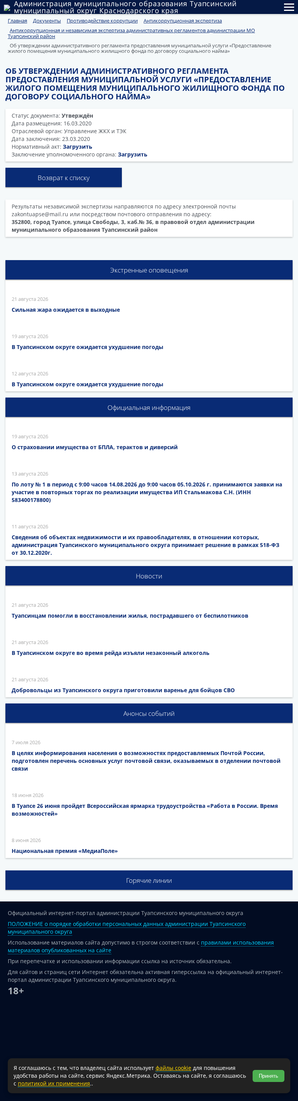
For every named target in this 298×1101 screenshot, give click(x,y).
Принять (268, 1076)
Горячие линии (149, 880)
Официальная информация (149, 407)
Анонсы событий (149, 713)
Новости (149, 575)
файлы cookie (173, 1067)
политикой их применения (54, 1083)
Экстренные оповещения (149, 270)
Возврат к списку (64, 177)
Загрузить (77, 146)
